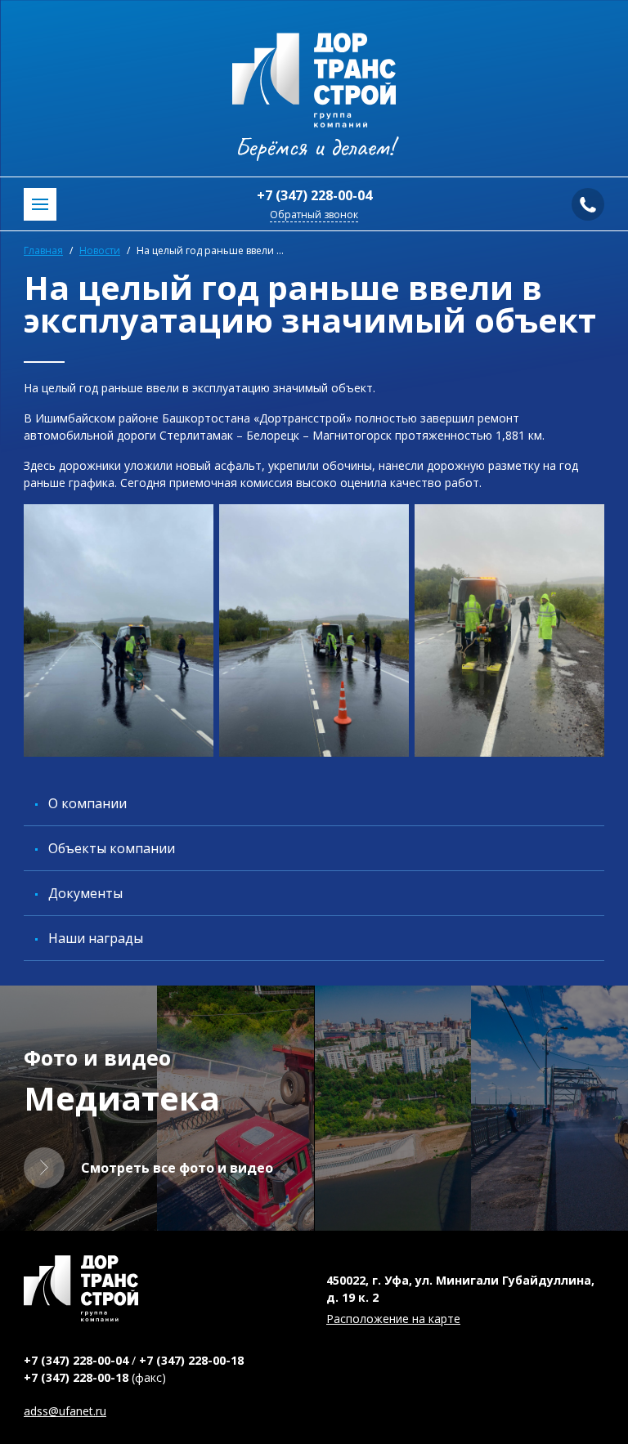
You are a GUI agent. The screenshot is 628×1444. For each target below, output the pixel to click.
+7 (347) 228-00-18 (191, 1360)
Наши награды (95, 938)
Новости (99, 250)
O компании (87, 803)
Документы (85, 893)
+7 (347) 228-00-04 (314, 195)
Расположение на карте (393, 1318)
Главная (43, 250)
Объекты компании (111, 848)
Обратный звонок (314, 214)
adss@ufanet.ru (65, 1411)
